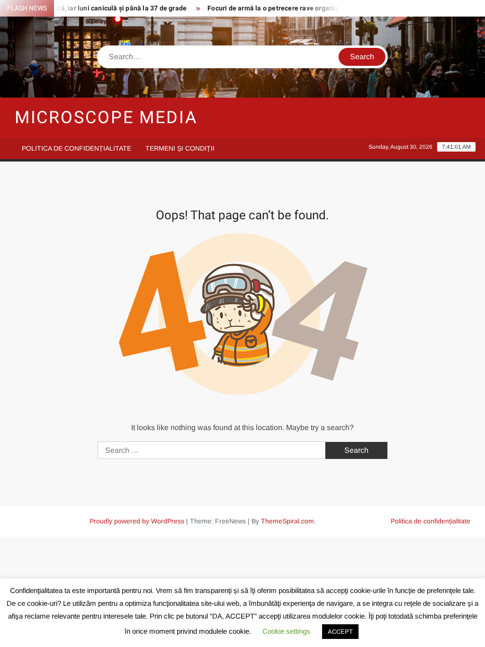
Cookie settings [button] (286, 631)
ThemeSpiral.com (287, 521)
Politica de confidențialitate (76, 148)
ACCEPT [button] (340, 631)
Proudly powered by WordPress (137, 521)
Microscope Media (106, 117)
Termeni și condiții (180, 148)
